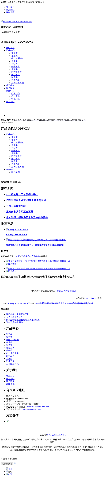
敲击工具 (15, 66)
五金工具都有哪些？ (15, 322)
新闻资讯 (10, 384)
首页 (18, 256)
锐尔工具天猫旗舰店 (66, 291)
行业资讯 (15, 96)
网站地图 (10, 12)
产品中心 (10, 50)
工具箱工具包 (17, 83)
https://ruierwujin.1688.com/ (38, 407)
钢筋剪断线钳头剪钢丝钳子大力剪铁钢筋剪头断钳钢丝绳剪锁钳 (64, 303)
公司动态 (15, 93)
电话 (10, 474)
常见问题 (15, 99)
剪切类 (14, 64)
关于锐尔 (10, 85)
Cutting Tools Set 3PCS (18, 303)
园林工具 (15, 75)
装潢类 (14, 77)
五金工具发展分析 (14, 317)
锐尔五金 (10, 376)
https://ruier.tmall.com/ (32, 409)
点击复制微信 (7, 464)
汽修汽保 (15, 80)
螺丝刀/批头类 (17, 58)
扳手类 (14, 56)
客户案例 (10, 88)
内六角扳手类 (12, 353)
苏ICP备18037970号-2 (56, 435)
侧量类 (14, 61)
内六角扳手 (16, 72)
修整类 (14, 69)
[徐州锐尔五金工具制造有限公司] (16, 21)
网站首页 (10, 48)
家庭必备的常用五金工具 (17, 314)
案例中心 (10, 169)
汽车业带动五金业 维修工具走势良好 (23, 320)
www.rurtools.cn (90, 298)
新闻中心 (10, 91)
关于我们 (10, 7)
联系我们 (10, 10)
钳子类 (14, 53)
